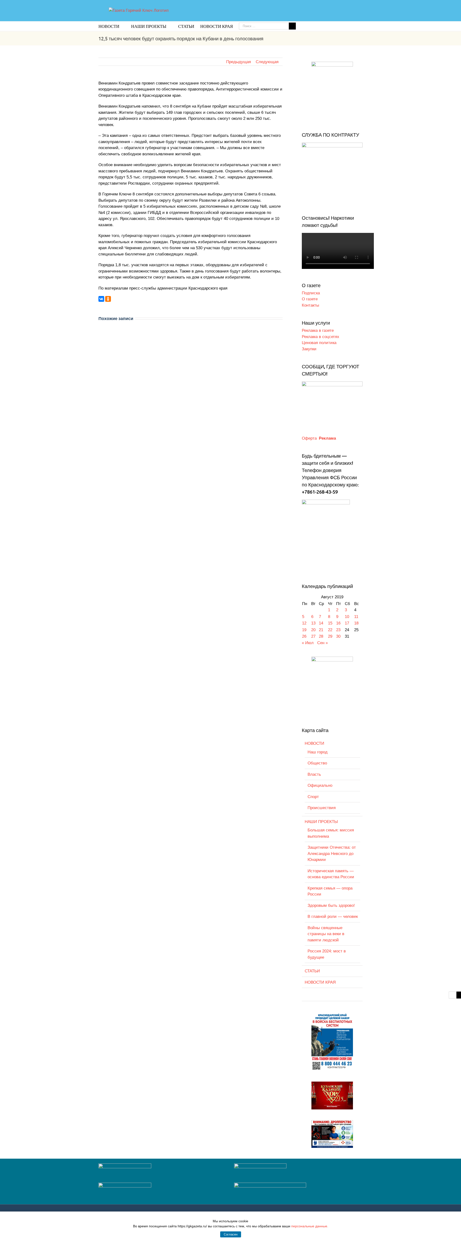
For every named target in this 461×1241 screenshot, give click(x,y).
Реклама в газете (318, 330)
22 (330, 630)
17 (347, 623)
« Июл (308, 643)
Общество (317, 763)
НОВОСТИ (314, 743)
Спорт (313, 796)
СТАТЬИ (312, 971)
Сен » (322, 643)
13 (313, 623)
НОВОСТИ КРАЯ (320, 982)
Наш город (318, 752)
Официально (320, 785)
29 (330, 636)
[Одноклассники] (108, 299)
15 (330, 623)
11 (356, 616)
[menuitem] (114, 26)
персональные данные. (309, 1226)
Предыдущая (238, 62)
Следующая (267, 62)
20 (313, 630)
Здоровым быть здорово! (331, 905)
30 (338, 636)
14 (321, 623)
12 (304, 623)
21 (321, 630)
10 (347, 616)
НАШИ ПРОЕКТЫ (321, 821)
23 (338, 630)
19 (304, 630)
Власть (314, 774)
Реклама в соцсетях (320, 336)
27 (313, 636)
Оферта (309, 438)
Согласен (230, 1234)
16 (338, 623)
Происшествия (322, 807)
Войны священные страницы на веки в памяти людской (326, 934)
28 (321, 636)
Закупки (309, 349)
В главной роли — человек (333, 916)
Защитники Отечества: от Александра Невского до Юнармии (332, 853)
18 (356, 623)
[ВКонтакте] (101, 299)
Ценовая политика (319, 342)
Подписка (311, 293)
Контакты (310, 305)
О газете (310, 299)
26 (304, 636)
